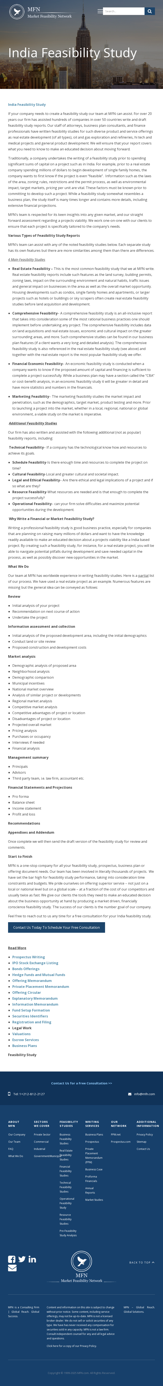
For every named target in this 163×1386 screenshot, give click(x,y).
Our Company (16, 1134)
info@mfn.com (144, 1094)
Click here (52, 1346)
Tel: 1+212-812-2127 (29, 1094)
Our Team (14, 1142)
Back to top (140, 1262)
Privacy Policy (145, 1134)
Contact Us (143, 1149)
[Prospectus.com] (42, 12)
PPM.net (116, 1134)
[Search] (150, 11)
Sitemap (141, 1142)
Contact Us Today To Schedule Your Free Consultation (56, 927)
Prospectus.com (121, 1142)
